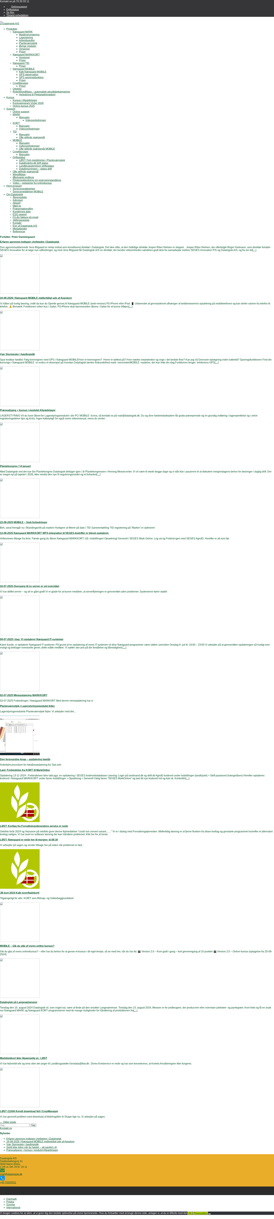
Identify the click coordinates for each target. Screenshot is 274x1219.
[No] (209, 1213)
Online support (21, 111)
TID (15, 131)
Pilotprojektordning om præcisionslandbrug (37, 180)
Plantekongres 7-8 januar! (15, 466)
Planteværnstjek (28, 43)
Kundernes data (22, 211)
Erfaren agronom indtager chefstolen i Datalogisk (30, 242)
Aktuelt (16, 203)
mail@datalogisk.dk (11, 1174)
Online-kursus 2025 (24, 106)
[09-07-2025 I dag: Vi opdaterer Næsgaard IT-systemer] (20, 634)
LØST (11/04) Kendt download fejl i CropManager (29, 1111)
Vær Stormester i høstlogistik (17, 354)
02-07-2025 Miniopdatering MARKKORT (23, 695)
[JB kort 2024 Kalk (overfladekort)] (20, 888)
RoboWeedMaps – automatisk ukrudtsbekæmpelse (41, 91)
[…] (254, 250)
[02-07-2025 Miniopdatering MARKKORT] (20, 690)
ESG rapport (20, 214)
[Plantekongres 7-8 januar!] (20, 461)
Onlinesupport (19, 6)
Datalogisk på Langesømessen (18, 1002)
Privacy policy (200, 1213)
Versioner (24, 49)
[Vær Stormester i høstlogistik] (20, 349)
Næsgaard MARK (23, 31)
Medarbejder (20, 228)
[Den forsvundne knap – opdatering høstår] (20, 754)
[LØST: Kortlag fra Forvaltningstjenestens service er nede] (20, 821)
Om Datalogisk (14, 194)
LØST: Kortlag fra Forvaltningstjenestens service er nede (34, 826)
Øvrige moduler (27, 46)
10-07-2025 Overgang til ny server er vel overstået (29, 586)
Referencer (19, 231)
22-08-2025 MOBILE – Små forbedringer (23, 522)
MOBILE (17, 140)
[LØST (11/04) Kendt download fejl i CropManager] (20, 1106)
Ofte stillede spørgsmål (32, 137)
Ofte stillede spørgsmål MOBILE (37, 148)
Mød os (17, 206)
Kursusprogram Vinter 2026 (28, 103)
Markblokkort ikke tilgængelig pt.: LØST (23, 1058)
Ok (190, 1213)
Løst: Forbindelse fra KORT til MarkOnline (25, 770)
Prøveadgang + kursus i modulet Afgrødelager (27, 410)
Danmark (11, 1199)
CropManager (20, 83)
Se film (10, 12)
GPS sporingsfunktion (31, 77)
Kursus (10, 97)
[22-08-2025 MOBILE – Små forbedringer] (20, 517)
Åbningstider (20, 197)
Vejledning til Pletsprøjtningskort (37, 94)
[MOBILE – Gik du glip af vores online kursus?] (20, 941)
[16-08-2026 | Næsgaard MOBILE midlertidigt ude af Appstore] (20, 293)
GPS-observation (28, 74)
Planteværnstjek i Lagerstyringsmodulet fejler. (27, 706)
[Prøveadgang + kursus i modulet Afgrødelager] (20, 405)
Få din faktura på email (25, 217)
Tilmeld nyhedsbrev (17, 15)
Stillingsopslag (21, 220)
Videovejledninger (35, 120)
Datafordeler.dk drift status (33, 163)
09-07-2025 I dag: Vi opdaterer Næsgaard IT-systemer (31, 639)
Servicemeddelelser (24, 188)
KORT (16, 123)
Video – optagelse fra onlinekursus (32, 183)
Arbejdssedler (27, 40)
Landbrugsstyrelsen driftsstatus (36, 166)
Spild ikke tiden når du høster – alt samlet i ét (31, 1147)
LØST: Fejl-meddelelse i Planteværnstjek (42, 160)
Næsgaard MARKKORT (26, 54)
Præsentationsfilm (23, 208)
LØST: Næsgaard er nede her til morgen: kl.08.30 (29, 839)
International (13, 1207)
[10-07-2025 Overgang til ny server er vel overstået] (20, 581)
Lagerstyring (26, 37)
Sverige (10, 1204)
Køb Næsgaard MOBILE (32, 71)
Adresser (18, 200)
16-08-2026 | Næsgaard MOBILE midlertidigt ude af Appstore (36, 298)
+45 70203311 (8, 1182)
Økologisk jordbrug (23, 177)
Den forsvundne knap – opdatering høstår (25, 759)
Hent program (14, 186)
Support (10, 108)
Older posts (8, 1122)
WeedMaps (19, 174)
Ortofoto (17, 89)
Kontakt (17, 223)
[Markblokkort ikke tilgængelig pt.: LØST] (20, 1053)
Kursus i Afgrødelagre (25, 100)
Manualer (24, 117)
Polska (10, 1201)
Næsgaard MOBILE (24, 69)
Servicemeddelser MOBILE (28, 191)
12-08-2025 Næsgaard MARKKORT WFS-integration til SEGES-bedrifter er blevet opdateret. (54, 533)
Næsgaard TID (21, 63)
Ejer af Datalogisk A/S (25, 225)
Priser (22, 51)
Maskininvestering (29, 34)
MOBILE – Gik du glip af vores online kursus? (27, 946)
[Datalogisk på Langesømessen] (20, 997)
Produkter (11, 29)
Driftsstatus (12, 9)
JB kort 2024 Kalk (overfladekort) (19, 892)
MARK (16, 114)
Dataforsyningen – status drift (35, 168)
